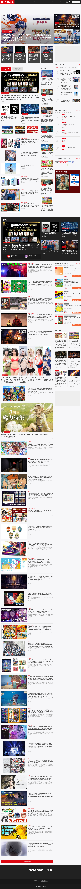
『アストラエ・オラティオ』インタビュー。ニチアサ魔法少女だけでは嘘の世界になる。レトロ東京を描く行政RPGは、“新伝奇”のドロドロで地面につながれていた (47, 81)
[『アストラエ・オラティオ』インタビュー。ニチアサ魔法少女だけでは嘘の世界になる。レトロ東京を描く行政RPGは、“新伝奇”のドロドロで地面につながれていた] (47, 73)
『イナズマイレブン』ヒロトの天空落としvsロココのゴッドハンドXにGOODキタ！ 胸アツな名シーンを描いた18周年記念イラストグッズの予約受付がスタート (40, 544)
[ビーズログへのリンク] (44, 881)
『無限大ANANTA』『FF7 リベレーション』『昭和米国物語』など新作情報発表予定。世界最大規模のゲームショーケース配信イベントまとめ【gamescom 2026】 (30, 118)
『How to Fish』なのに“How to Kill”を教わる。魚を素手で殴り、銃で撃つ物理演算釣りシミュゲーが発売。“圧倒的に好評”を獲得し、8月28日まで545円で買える (40, 678)
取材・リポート (5, 375)
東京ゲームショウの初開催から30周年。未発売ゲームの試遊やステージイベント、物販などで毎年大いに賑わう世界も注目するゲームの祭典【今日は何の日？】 (40, 645)
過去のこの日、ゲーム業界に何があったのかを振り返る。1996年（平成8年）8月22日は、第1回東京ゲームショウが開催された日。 (40, 648)
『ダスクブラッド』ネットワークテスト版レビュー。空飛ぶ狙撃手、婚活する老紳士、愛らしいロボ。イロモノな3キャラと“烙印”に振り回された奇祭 (74, 362)
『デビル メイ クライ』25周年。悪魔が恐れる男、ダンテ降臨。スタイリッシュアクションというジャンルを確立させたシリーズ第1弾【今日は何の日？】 (40, 316)
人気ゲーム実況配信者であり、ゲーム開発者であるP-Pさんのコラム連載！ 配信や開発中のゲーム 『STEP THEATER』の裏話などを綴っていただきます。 (40, 815)
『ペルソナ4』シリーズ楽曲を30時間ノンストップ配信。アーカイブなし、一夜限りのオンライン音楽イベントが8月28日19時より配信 (40, 828)
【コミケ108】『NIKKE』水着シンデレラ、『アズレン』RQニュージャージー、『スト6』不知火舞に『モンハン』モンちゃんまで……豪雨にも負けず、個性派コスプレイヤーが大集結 (27, 380)
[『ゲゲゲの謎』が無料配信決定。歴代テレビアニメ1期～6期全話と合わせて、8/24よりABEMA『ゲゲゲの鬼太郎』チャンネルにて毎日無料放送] (14, 849)
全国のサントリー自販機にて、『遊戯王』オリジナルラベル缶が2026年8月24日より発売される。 (40, 498)
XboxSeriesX (64, 165)
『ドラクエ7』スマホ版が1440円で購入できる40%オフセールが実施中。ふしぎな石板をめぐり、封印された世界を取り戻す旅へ (40, 390)
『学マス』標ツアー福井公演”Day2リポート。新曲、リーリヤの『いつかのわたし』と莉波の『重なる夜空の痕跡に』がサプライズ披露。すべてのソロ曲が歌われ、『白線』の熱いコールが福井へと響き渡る (40, 745)
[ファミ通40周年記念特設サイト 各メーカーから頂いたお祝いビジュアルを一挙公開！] (14, 515)
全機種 (57, 162)
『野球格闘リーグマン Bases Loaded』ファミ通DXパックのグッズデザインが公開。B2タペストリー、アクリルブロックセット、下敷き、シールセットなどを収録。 (40, 665)
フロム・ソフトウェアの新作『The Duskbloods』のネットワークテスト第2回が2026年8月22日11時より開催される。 (40, 581)
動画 (53, 2)
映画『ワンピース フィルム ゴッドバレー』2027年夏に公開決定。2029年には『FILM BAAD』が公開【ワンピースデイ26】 (10, 118)
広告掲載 (58, 873)
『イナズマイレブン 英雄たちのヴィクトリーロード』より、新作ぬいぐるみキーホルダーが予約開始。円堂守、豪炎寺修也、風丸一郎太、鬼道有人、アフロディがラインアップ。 (40, 531)
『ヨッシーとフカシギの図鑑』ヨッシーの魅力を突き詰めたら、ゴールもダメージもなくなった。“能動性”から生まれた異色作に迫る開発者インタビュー (47, 171)
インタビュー (58, 37)
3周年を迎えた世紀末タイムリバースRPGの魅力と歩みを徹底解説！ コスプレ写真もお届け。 (26, 435)
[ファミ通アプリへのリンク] (36, 881)
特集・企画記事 (58, 2)
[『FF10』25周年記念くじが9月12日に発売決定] (10, 168)
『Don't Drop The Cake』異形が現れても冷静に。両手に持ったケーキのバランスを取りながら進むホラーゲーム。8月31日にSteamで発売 (40, 461)
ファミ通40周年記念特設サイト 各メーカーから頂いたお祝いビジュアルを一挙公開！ (40, 510)
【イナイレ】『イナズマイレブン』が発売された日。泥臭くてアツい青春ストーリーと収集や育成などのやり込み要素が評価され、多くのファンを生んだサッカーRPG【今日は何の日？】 (40, 628)
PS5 (27, 2)
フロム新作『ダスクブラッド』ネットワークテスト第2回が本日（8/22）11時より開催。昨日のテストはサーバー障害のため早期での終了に (40, 578)
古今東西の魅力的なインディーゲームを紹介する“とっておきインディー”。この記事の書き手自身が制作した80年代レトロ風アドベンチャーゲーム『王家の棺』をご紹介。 (40, 565)
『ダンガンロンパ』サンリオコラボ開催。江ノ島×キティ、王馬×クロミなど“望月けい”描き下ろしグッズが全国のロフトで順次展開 (40, 761)
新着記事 (18, 69)
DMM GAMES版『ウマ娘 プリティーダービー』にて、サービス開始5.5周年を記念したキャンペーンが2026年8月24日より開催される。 (40, 448)
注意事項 (44, 873)
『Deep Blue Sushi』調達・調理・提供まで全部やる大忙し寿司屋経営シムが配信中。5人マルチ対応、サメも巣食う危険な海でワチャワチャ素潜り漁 (40, 695)
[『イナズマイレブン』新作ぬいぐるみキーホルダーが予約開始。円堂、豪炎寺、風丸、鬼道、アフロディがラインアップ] (14, 531)
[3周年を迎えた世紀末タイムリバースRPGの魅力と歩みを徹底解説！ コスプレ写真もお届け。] (27, 417)
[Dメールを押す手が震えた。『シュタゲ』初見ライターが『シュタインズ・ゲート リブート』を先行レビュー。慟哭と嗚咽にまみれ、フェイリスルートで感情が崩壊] (47, 92)
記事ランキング (59, 64)
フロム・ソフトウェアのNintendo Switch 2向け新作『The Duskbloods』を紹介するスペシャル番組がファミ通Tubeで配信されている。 (40, 336)
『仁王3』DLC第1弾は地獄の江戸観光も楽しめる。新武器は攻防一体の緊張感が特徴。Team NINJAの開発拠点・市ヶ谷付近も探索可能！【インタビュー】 (47, 137)
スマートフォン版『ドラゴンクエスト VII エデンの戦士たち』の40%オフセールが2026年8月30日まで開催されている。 (40, 393)
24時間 (61, 67)
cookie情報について (51, 873)
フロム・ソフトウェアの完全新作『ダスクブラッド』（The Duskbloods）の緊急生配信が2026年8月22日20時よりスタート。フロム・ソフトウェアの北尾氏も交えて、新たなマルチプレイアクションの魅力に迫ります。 (40, 798)
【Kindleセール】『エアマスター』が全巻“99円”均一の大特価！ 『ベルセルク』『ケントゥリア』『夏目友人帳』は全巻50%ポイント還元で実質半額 (30, 205)
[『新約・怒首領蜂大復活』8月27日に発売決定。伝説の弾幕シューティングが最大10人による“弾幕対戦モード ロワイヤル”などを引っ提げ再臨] (14, 715)
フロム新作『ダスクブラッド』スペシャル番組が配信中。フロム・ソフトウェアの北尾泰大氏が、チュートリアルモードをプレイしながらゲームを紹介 (67, 25)
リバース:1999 (7, 432)
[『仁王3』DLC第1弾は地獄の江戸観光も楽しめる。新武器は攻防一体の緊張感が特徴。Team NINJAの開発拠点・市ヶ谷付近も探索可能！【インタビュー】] (47, 129)
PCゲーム (30, 2)
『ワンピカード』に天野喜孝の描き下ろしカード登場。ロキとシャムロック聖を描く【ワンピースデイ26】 (29, 192)
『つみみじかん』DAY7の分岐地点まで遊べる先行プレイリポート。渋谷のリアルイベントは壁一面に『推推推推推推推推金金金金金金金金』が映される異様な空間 (40, 728)
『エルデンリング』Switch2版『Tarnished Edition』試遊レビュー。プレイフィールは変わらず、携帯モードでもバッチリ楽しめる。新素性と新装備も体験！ (47, 190)
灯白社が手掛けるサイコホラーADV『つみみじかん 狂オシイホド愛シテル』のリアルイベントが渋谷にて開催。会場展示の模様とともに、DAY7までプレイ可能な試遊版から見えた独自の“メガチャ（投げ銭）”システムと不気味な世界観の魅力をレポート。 (40, 732)
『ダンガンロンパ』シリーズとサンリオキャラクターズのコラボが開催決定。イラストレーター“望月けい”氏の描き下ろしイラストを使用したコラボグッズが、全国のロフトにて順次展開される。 (40, 765)
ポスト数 (74, 67)
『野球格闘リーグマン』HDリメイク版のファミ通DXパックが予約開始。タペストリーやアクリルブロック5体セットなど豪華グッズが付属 (40, 661)
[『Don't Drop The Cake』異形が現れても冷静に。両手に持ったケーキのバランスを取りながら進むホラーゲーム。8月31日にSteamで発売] (14, 465)
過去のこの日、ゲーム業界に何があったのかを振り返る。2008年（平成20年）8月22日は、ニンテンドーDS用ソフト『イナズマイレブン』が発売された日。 (40, 632)
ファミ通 (29, 513)
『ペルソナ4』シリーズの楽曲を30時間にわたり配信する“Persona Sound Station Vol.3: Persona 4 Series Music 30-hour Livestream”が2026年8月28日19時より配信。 (40, 832)
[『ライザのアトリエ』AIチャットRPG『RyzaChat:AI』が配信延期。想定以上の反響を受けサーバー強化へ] (47, 147)
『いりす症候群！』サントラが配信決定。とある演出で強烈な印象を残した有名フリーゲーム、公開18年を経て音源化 (29, 154)
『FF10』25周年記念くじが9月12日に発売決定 (30, 166)
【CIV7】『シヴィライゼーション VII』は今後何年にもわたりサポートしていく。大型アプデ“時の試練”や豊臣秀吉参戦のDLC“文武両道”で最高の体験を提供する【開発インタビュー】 (47, 118)
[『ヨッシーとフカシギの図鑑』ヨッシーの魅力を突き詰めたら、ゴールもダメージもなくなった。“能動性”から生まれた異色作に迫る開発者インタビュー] (47, 163)
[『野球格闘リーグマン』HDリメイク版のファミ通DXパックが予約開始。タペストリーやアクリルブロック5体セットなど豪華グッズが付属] (14, 665)
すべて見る (78, 64)
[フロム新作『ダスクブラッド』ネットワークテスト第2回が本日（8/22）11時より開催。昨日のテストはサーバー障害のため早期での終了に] (14, 581)
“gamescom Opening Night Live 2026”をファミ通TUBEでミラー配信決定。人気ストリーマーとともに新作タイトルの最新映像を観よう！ (20, 97)
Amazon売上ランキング (62, 263)
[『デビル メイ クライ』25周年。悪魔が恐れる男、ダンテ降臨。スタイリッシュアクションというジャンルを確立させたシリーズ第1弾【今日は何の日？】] (14, 320)
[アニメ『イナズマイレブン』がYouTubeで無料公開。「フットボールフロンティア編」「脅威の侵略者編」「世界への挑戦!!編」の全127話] (14, 481)
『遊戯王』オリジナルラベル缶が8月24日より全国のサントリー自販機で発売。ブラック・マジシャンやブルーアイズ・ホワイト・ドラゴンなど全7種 (40, 494)
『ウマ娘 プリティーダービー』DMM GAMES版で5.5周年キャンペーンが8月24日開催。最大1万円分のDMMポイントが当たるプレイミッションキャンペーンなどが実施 (40, 444)
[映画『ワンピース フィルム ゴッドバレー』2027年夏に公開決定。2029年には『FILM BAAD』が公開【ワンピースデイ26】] (10, 109)
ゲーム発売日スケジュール (62, 158)
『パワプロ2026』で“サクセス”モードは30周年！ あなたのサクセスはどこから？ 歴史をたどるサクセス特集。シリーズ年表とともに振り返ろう (47, 208)
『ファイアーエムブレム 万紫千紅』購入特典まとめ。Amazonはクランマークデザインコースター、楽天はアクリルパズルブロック (60, 381)
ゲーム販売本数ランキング (62, 110)
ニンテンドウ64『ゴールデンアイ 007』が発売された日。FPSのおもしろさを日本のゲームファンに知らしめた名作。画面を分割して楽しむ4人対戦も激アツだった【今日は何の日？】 (40, 299)
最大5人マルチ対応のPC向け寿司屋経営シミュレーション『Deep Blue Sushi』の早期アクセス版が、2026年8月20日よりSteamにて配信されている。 (40, 698)
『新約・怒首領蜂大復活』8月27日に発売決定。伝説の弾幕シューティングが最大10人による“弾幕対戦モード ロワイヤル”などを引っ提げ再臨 (40, 711)
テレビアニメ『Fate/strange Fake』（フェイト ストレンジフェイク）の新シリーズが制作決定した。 (40, 598)
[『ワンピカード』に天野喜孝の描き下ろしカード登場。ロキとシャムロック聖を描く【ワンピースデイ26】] (10, 194)
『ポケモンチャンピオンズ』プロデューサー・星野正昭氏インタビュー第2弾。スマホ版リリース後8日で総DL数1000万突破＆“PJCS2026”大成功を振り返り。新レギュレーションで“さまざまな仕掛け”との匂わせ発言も (47, 57)
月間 (69, 67)
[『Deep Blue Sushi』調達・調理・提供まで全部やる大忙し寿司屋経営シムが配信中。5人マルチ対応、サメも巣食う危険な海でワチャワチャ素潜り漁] (14, 698)
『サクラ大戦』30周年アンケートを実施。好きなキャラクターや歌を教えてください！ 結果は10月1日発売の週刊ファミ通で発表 (27, 37)
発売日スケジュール (37, 2)
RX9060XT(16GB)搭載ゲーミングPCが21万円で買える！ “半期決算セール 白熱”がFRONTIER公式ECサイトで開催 (30, 179)
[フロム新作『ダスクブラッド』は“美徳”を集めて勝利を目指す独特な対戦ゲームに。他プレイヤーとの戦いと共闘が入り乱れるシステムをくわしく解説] (34, 49)
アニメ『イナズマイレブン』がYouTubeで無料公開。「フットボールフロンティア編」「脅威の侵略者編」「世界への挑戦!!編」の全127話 (40, 478)
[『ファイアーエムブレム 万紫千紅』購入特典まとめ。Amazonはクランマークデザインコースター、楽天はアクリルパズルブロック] (61, 373)
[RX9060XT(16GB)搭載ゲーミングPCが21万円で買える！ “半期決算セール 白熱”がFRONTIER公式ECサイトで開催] (10, 181)
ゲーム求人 (44, 2)
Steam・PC (58, 165)
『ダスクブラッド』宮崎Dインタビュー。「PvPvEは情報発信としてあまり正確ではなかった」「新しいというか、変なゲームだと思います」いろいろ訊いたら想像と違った (20, 57)
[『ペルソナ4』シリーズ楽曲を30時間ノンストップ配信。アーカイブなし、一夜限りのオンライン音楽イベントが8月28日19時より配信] (14, 832)
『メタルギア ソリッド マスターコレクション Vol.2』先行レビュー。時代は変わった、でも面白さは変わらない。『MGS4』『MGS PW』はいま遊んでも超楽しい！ (60, 362)
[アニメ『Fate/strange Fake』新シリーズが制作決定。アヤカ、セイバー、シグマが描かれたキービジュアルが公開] (14, 598)
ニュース (49, 2)
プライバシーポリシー (32, 873)
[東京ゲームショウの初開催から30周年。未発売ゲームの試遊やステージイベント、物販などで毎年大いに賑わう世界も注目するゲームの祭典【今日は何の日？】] (14, 648)
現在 (57, 67)
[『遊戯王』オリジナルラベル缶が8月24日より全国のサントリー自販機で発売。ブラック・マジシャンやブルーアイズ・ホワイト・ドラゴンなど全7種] (14, 498)
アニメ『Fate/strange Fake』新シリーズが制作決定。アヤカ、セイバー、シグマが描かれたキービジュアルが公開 (40, 594)
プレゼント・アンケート (7, 31)
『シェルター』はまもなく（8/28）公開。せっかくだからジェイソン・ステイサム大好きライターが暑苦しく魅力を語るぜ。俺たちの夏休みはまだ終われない (40, 266)
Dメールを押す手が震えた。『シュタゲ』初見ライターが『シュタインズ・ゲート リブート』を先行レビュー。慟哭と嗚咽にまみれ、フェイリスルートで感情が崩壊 (47, 100)
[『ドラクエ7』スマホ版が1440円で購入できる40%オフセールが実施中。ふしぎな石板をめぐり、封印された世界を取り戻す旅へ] (14, 393)
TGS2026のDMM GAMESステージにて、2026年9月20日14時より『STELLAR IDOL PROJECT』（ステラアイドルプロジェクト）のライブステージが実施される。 (40, 615)
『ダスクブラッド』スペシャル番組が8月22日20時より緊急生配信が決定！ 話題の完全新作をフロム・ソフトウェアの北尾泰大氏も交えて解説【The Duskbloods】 (6, 57)
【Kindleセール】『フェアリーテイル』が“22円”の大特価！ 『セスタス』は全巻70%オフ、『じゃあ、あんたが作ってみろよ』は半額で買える (60, 343)
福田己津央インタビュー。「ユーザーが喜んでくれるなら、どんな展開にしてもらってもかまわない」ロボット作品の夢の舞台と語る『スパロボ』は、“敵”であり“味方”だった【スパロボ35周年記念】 (67, 40)
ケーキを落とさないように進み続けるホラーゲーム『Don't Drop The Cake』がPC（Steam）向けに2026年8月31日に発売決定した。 (40, 464)
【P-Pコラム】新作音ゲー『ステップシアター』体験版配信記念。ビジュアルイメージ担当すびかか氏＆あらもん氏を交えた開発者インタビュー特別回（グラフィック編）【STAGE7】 (40, 811)
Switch (23, 2)
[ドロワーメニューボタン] (2, 2)
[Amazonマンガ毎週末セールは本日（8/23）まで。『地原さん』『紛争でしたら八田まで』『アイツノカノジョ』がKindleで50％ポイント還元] (10, 143)
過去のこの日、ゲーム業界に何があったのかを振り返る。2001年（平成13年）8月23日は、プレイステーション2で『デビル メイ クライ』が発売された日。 (40, 320)
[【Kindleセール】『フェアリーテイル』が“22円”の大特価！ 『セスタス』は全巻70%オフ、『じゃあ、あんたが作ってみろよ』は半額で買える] (61, 335)
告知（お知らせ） (5, 92)
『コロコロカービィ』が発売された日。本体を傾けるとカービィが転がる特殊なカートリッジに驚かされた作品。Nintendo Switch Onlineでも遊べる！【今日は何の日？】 (40, 283)
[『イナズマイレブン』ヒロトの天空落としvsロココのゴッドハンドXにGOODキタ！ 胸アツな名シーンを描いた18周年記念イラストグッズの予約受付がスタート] (14, 548)
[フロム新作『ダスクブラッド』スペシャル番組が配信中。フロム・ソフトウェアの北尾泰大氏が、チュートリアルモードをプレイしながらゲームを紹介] (67, 21)
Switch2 (20, 2)
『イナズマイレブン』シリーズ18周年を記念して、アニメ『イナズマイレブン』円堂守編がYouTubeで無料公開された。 (40, 481)
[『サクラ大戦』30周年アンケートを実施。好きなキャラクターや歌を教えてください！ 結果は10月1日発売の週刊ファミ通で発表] (27, 29)
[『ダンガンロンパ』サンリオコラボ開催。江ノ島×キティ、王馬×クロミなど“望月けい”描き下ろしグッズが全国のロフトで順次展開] (14, 765)
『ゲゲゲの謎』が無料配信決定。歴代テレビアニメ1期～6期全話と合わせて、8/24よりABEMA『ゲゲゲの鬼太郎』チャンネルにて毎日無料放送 (40, 845)
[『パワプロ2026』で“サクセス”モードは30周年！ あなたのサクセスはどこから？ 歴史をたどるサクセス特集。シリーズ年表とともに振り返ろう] (47, 200)
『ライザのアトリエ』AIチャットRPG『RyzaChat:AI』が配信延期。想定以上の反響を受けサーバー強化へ (47, 154)
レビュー (31, 52)
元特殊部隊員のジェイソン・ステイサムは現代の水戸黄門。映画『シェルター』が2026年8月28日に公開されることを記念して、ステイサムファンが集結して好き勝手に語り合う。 (40, 270)
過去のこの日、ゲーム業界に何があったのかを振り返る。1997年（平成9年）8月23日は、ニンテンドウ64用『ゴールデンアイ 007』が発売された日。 (40, 303)
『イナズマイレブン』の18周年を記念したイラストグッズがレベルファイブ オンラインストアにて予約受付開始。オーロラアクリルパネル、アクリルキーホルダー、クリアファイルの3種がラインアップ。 (40, 548)
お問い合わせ (23, 873)
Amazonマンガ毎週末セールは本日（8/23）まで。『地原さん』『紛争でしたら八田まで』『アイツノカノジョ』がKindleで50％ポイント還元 (30, 141)
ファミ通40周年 (32, 508)
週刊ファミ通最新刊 (61, 172)
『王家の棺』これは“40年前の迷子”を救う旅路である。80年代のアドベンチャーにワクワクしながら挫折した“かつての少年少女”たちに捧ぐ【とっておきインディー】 (40, 561)
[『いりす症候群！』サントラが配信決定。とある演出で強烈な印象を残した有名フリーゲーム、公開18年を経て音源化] (10, 155)
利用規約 (39, 873)
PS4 (73, 162)
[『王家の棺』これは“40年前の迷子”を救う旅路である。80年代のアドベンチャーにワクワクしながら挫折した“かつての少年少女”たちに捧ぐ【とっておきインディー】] (14, 565)
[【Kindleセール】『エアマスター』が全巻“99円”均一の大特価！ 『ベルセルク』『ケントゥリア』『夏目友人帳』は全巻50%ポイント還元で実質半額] (10, 207)
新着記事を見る (27, 861)
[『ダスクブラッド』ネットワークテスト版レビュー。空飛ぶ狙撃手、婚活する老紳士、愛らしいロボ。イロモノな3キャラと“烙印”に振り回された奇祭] (74, 354)
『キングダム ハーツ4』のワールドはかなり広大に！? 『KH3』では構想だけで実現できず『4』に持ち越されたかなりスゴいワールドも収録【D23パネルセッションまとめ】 (74, 381)
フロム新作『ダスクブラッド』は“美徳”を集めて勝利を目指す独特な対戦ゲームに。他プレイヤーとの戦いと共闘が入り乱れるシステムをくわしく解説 (33, 57)
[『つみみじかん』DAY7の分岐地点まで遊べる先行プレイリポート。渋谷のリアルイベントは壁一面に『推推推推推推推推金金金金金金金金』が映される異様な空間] (14, 732)
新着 (17, 2)
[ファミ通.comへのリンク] (9, 2)
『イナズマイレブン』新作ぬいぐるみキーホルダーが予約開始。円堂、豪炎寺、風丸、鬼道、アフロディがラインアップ (40, 528)
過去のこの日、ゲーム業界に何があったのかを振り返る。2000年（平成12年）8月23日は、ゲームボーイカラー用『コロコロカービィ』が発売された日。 (40, 286)
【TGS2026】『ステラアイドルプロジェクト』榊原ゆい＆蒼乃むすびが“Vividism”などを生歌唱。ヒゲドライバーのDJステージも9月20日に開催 (40, 611)
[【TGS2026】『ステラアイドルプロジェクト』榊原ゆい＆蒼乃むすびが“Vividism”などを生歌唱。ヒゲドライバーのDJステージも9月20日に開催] (14, 615)
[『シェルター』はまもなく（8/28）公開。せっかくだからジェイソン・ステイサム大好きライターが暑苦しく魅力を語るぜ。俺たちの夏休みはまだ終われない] (14, 270)
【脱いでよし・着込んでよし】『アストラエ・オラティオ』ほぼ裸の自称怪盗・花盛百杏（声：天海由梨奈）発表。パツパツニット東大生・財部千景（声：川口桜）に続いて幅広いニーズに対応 (40, 778)
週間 (65, 67)
